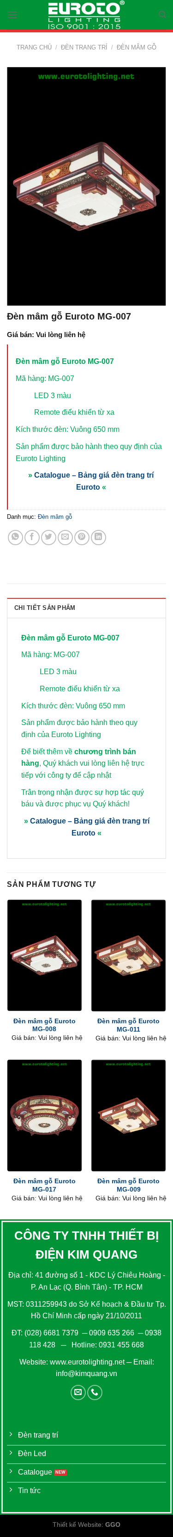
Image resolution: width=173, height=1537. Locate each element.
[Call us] (94, 1392)
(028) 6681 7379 (52, 1333)
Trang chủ (34, 47)
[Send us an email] (78, 1392)
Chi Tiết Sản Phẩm (44, 607)
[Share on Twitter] (48, 537)
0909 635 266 (111, 1333)
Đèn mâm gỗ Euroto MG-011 (128, 1025)
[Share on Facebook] (32, 537)
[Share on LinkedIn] (98, 537)
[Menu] (12, 14)
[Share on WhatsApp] (15, 537)
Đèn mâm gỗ (136, 47)
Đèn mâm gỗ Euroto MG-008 (44, 1025)
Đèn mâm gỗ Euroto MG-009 (128, 1185)
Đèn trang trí (84, 47)
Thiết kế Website (77, 1524)
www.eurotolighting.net (87, 1362)
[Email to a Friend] (65, 537)
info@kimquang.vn (86, 1373)
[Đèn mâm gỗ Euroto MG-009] (128, 1115)
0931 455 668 (121, 1345)
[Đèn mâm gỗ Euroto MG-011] (128, 955)
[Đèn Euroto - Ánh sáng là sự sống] (86, 15)
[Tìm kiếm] (162, 15)
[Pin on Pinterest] (81, 537)
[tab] (86, 607)
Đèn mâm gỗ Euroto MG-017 (44, 1185)
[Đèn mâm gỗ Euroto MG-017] (44, 1115)
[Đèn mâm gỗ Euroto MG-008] (44, 955)
